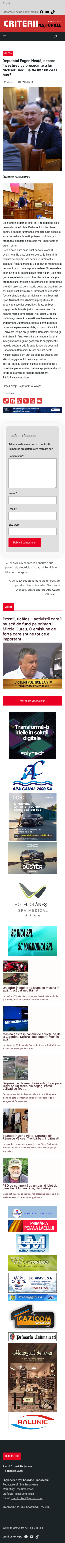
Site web (13, 524)
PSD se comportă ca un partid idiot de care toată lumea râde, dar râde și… (30, 1187)
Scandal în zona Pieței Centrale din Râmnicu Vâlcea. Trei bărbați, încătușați (31, 1137)
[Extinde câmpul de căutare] (55, 36)
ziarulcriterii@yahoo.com (26, 1498)
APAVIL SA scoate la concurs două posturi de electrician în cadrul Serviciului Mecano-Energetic (31, 567)
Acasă (6, 3)
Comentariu (16, 456)
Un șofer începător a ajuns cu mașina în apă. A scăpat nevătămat (31, 989)
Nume (12, 493)
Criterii (10, 82)
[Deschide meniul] (5, 36)
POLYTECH (35, 1528)
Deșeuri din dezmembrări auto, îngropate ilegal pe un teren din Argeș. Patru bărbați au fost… (32, 1085)
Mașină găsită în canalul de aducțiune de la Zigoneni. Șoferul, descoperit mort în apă (32, 1036)
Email (12, 509)
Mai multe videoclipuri (32, 701)
